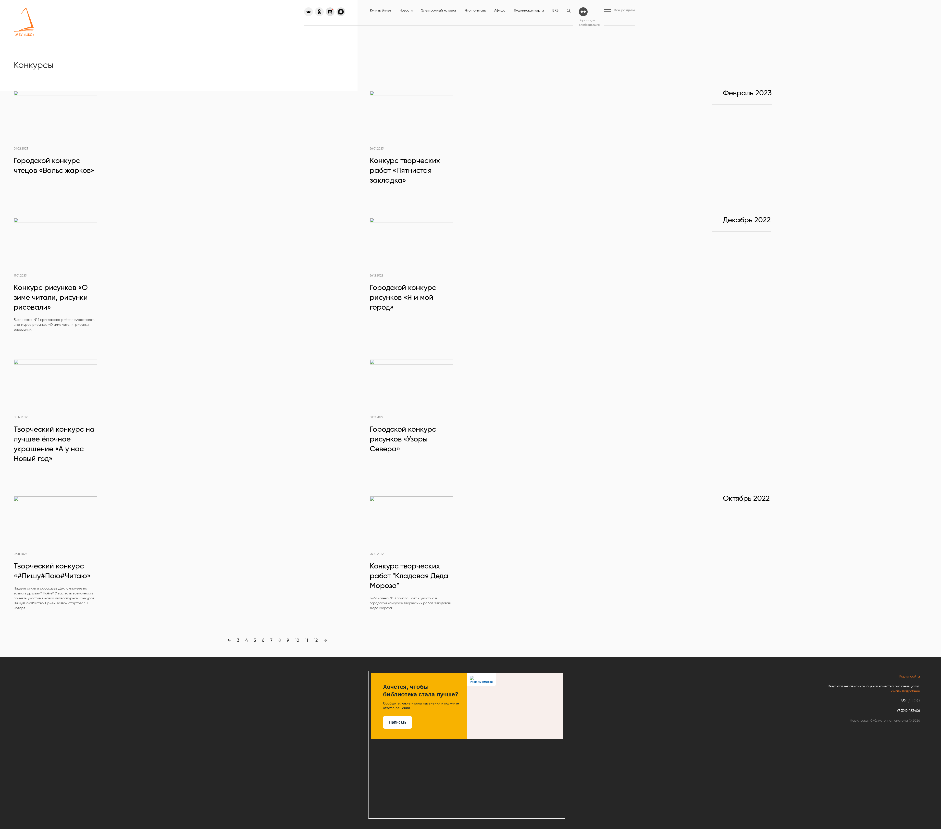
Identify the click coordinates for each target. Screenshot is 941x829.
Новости (406, 10)
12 (316, 640)
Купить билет (380, 10)
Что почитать (475, 10)
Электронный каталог (439, 10)
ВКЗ (555, 10)
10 (297, 640)
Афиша (500, 10)
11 (306, 640)
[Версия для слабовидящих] (583, 11)
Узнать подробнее (905, 691)
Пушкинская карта (529, 10)
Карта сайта (909, 676)
